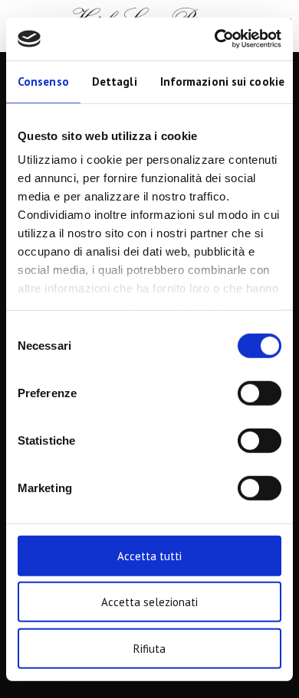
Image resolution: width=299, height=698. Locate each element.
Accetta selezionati (149, 602)
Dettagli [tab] (114, 80)
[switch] (259, 392)
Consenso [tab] (43, 80)
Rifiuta (149, 648)
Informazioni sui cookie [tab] (222, 80)
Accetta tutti (149, 555)
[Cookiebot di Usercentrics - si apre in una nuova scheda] (215, 39)
